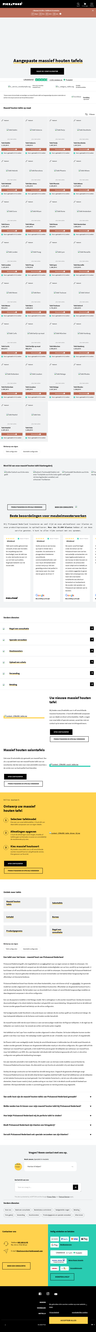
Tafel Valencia (30, 143)
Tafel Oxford (78, 306)
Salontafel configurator (30, 452)
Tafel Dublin (5, 143)
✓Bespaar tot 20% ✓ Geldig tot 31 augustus (46, 10)
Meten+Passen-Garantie (75, 1260)
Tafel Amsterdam (80, 224)
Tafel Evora (5, 224)
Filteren (92, 114)
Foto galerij (9, 1215)
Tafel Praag (29, 265)
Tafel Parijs (53, 143)
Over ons (8, 1210)
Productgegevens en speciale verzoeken (26, 507)
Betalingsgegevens (66, 1245)
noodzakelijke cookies (80, 1312)
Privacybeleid (54, 1312)
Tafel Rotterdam (7, 387)
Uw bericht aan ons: (22, 1180)
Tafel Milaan (30, 224)
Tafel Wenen (5, 306)
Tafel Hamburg (79, 346)
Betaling (13, 684)
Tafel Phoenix (54, 184)
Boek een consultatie (64, 507)
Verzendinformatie (76, 1268)
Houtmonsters (16, 651)
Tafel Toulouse (55, 306)
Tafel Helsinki (6, 184)
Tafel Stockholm (79, 143)
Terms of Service (64, 1197)
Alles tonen (79, 1215)
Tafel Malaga (54, 387)
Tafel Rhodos (78, 387)
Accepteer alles (68, 1320)
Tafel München (55, 346)
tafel (44, 964)
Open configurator (61, 732)
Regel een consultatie (19, 628)
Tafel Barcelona (31, 184)
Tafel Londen (6, 265)
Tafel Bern (29, 306)
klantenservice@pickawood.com (30, 1251)
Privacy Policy (51, 1197)
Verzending (14, 673)
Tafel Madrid (5, 428)
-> (75, 1187)
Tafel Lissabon (31, 387)
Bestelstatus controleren (42, 1210)
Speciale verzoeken (18, 639)
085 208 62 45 (23, 1242)
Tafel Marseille (79, 265)
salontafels (76, 983)
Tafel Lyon (53, 265)
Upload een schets (17, 662)
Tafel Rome (54, 224)
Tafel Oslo (29, 428)
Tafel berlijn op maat (33, 346)
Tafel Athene (78, 184)
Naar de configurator (47, 71)
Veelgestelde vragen (62, 1210)
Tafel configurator (11, 452)
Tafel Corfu (5, 346)
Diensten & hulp (62, 1277)
